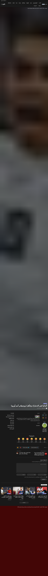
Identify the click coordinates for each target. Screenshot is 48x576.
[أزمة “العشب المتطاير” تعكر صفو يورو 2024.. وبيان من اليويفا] (44, 425)
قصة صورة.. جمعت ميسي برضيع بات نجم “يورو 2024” (42, 496)
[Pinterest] (3, 0)
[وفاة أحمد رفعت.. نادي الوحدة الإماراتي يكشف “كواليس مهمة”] (18, 491)
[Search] (1, 4)
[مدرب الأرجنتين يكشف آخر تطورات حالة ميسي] (30, 491)
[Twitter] (4, 0)
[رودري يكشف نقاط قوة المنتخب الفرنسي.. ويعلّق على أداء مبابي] (6, 491)
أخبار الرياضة (45, 403)
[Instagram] (2, 0)
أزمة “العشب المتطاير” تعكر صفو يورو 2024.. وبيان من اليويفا (44, 430)
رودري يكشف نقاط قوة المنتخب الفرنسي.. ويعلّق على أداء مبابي (6, 497)
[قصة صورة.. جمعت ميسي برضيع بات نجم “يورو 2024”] (42, 491)
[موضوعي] (44, 4)
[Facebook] (5, 0)
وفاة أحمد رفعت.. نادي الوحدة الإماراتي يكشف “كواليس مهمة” (18, 497)
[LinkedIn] (1, 0)
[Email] (43, 418)
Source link (38, 425)
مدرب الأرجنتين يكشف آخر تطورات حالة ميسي (30, 496)
